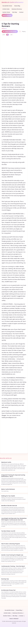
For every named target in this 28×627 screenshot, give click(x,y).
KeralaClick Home (7, 6)
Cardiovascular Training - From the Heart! (13, 566)
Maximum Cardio (6, 462)
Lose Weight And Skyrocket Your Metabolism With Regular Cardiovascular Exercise (14, 518)
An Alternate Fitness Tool (8, 590)
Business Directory (17, 9)
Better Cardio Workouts (8, 489)
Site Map (14, 12)
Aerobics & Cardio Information (12, 2)
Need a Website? (7, 15)
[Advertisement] (14, 51)
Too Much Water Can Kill (8, 531)
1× (7, 34)
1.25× (11, 34)
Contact (21, 12)
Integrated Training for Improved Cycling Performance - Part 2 (13, 475)
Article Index (6, 9)
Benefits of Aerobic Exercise (9, 505)
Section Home (6, 12)
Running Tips (5, 579)
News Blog (17, 6)
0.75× (4, 34)
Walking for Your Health (8, 496)
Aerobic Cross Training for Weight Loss (12, 555)
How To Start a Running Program (10, 543)
